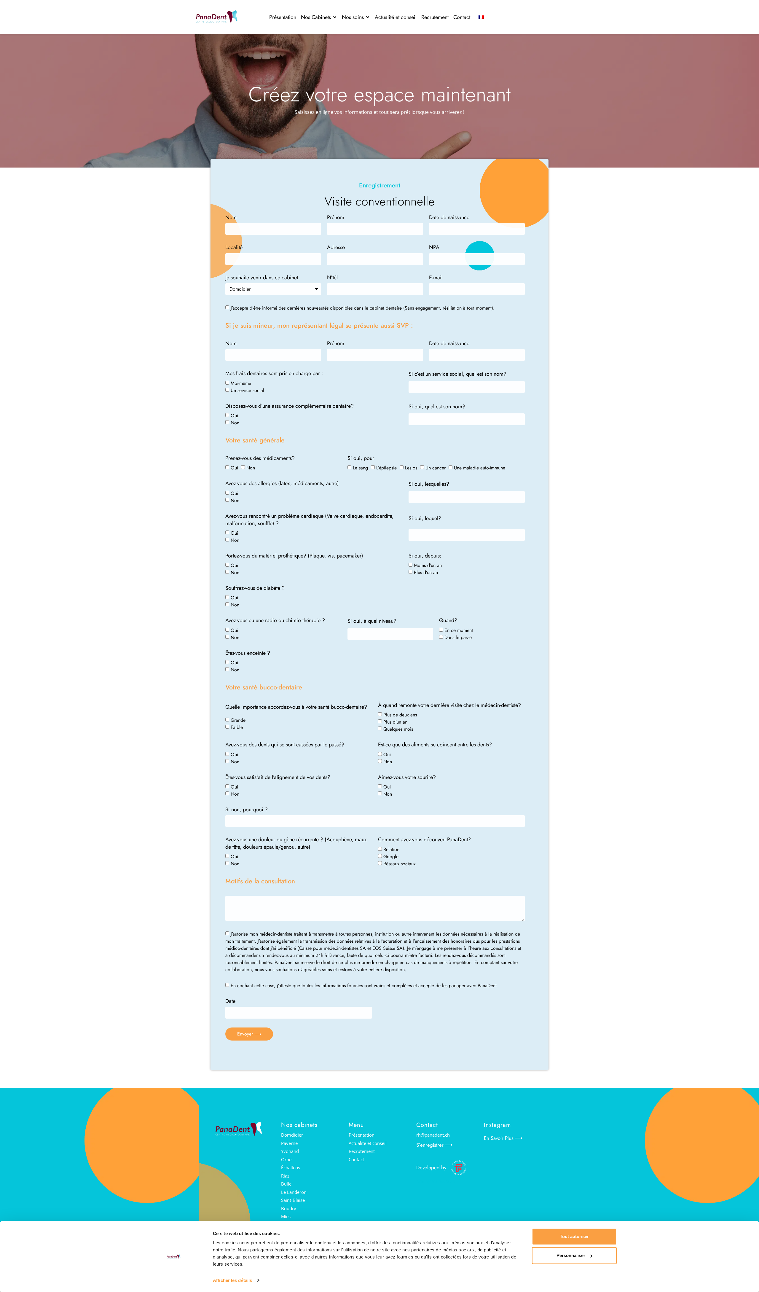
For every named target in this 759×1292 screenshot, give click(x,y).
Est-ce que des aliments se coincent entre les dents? (435, 744)
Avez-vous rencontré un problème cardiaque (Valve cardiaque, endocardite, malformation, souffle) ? (309, 519)
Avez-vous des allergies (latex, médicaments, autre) (282, 483)
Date (230, 1001)
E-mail (436, 277)
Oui (234, 415)
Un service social (247, 390)
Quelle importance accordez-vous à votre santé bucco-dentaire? (296, 707)
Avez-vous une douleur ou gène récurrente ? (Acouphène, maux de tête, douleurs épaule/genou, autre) (296, 843)
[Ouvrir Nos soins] (367, 17)
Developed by (431, 1167)
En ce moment (458, 630)
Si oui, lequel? (425, 518)
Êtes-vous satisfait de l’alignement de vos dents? (277, 777)
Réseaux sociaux (399, 863)
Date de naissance (449, 217)
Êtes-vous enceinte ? (247, 653)
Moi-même (241, 383)
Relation (391, 849)
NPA (434, 247)
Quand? (448, 620)
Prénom (335, 217)
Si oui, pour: (361, 458)
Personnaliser (571, 1255)
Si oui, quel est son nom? (437, 406)
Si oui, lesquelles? (429, 484)
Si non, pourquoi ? (246, 809)
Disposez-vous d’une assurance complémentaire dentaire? (289, 406)
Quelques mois (398, 729)
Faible (237, 727)
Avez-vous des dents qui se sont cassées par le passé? (284, 744)
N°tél (332, 277)
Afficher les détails (232, 1280)
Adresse (336, 247)
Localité (234, 247)
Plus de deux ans (400, 714)
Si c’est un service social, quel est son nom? (457, 374)
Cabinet (234, 217)
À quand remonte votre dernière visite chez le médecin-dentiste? (449, 705)
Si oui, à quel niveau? (371, 621)
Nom (231, 343)
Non (235, 422)
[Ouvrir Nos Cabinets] (334, 17)
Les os (411, 467)
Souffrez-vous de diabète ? (255, 588)
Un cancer (435, 467)
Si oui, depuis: (425, 556)
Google (390, 856)
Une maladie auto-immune (479, 467)
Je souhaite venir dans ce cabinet (261, 277)
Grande (238, 720)
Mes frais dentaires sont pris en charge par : (274, 373)
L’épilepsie (386, 467)
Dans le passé (458, 637)
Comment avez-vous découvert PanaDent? (424, 839)
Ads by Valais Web (435, 1181)
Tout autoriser (574, 1236)
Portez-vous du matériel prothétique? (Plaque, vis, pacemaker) (294, 556)
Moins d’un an (428, 565)
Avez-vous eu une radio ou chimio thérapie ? (275, 620)
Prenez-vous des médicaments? (260, 458)
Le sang (360, 467)
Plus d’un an (426, 572)
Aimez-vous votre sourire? (407, 777)
